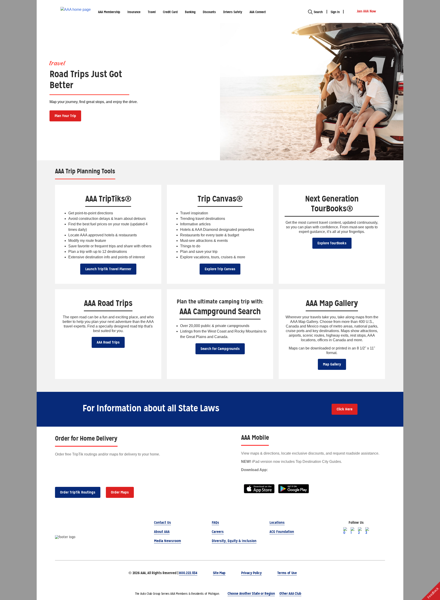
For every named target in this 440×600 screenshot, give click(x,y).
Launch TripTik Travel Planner (108, 269)
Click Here (344, 409)
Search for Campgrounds (220, 348)
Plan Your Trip (65, 115)
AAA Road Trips (108, 342)
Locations (277, 522)
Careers (218, 531)
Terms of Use (287, 572)
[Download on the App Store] (259, 489)
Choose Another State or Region (251, 593)
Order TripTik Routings (77, 492)
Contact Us (162, 522)
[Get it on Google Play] (293, 489)
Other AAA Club (290, 593)
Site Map (219, 572)
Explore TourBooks (331, 243)
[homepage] (75, 11)
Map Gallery (332, 364)
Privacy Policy (251, 572)
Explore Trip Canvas (220, 269)
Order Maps (120, 492)
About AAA (162, 531)
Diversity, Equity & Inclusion (234, 540)
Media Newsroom (167, 540)
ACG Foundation (282, 531)
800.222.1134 (188, 572)
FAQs (215, 522)
